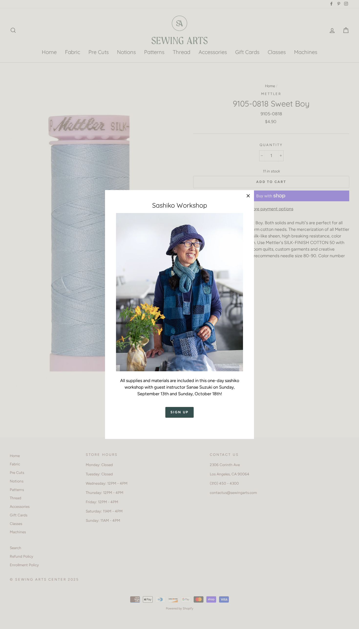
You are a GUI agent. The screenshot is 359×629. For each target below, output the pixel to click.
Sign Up (179, 412)
